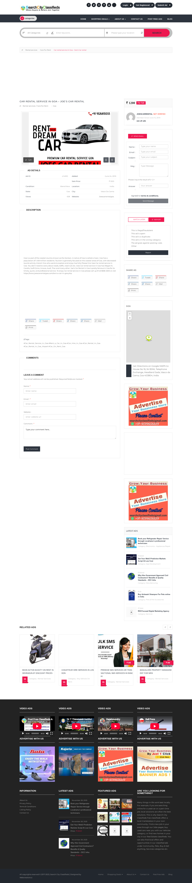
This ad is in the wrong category (146, 240)
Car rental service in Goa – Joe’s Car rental (52, 101)
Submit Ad (162, 5)
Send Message (148, 201)
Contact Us (136, 19)
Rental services (31, 50)
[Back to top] (183, 866)
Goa (54, 106)
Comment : (29, 424)
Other (134, 246)
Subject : (131, 159)
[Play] (23, 733)
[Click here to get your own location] (142, 33)
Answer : (132, 188)
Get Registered (143, 5)
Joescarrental (145, 114)
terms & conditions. (150, 196)
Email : (27, 399)
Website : (27, 412)
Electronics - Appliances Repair (158, 546)
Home (83, 19)
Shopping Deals (99, 19)
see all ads (141, 121)
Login (125, 5)
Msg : (132, 166)
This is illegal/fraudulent (142, 230)
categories (29, 18)
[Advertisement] (96, 77)
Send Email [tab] (139, 136)
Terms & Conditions (28, 806)
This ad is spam (138, 233)
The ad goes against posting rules (146, 243)
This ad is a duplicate (140, 236)
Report (148, 253)
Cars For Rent (45, 50)
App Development (153, 564)
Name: (27, 386)
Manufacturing (152, 583)
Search (156, 33)
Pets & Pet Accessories (155, 600)
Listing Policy (25, 810)
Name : (132, 147)
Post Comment (32, 449)
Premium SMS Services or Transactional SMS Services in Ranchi (78, 673)
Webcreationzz (26, 877)
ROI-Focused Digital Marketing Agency (153, 611)
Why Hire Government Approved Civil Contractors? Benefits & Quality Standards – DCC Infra (153, 577)
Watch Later (139, 219)
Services (149, 614)
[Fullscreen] (51, 733)
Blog (169, 19)
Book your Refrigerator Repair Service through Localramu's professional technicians (153, 541)
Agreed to (145, 196)
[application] (37, 726)
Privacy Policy (25, 803)
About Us (119, 19)
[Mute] (47, 733)
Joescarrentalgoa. (106, 196)
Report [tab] (157, 220)
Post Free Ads (155, 19)
